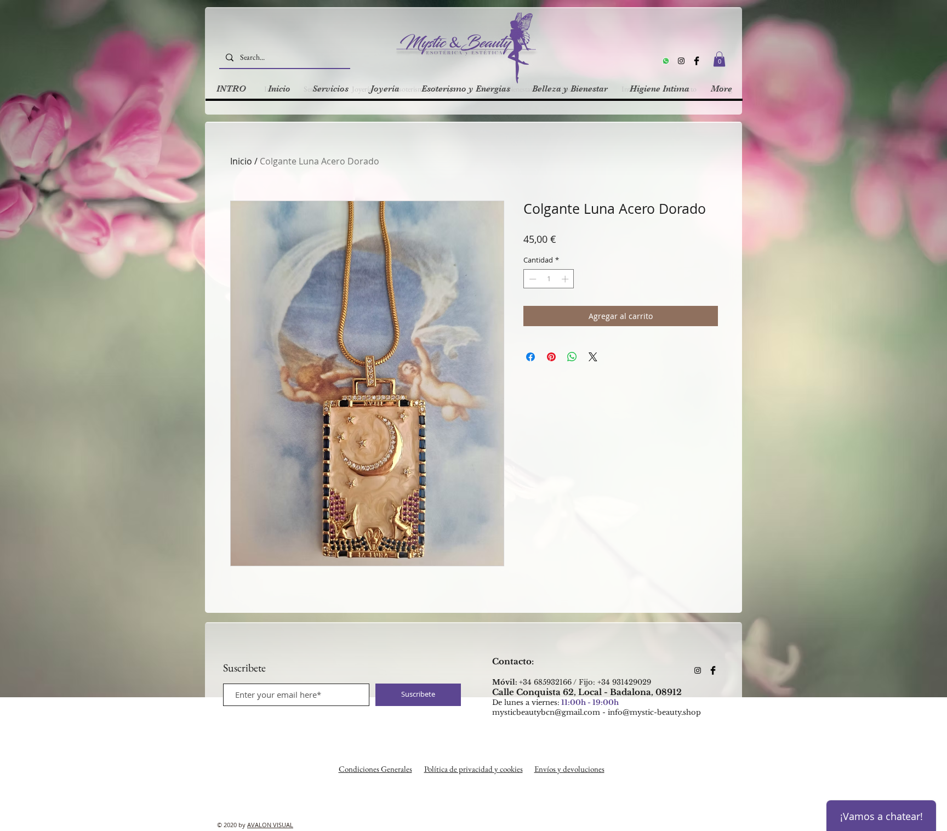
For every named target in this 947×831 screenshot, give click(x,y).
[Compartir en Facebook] (530, 356)
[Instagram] (681, 60)
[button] (719, 59)
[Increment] (566, 279)
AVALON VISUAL (270, 825)
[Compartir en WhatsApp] (572, 356)
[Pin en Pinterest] (551, 356)
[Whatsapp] (665, 60)
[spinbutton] (549, 279)
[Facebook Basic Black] (696, 60)
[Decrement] (531, 279)
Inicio (241, 161)
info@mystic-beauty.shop (654, 712)
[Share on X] (593, 356)
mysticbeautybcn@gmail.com (546, 712)
